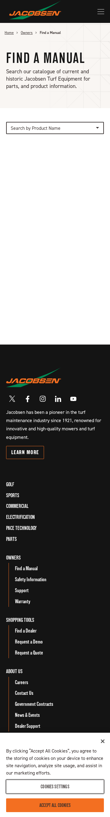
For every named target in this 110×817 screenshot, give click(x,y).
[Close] (102, 741)
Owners (27, 32)
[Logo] (35, 10)
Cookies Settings (55, 786)
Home (9, 32)
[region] (55, 775)
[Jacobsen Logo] (33, 377)
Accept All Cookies (55, 805)
